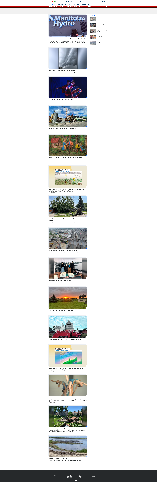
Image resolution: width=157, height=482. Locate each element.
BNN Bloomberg (81, 476)
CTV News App (84, 468)
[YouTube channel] (57, 471)
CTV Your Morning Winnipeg (69, 4)
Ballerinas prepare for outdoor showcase (62, 398)
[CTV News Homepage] (55, 1)
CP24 (79, 475)
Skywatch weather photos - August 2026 (62, 70)
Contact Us (75, 468)
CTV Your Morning (81, 1)
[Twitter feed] (54, 471)
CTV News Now (95, 1)
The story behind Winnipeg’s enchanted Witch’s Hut (66, 157)
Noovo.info (93, 475)
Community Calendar (83, 4)
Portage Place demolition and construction (63, 128)
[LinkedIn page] (59, 471)
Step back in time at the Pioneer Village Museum (65, 339)
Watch (71, 1)
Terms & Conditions (69, 476)
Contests (75, 4)
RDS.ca (92, 477)
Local (64, 1)
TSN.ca (80, 477)
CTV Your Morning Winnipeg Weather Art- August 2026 (67, 189)
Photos (78, 4)
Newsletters (79, 468)
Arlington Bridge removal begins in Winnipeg (63, 250)
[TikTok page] (56, 471)
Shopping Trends (88, 1)
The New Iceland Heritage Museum (60, 280)
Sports (88, 4)
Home (61, 1)
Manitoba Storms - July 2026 (58, 458)
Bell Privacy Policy (68, 475)
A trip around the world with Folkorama (61, 99)
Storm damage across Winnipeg (59, 429)
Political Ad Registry (69, 477)
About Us (72, 468)
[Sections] (50, 1)
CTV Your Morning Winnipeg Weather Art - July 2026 (66, 368)
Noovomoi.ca (93, 476)
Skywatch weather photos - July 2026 (61, 310)
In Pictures (75, 1)
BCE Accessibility (56, 475)
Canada (67, 1)
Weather (62, 4)
